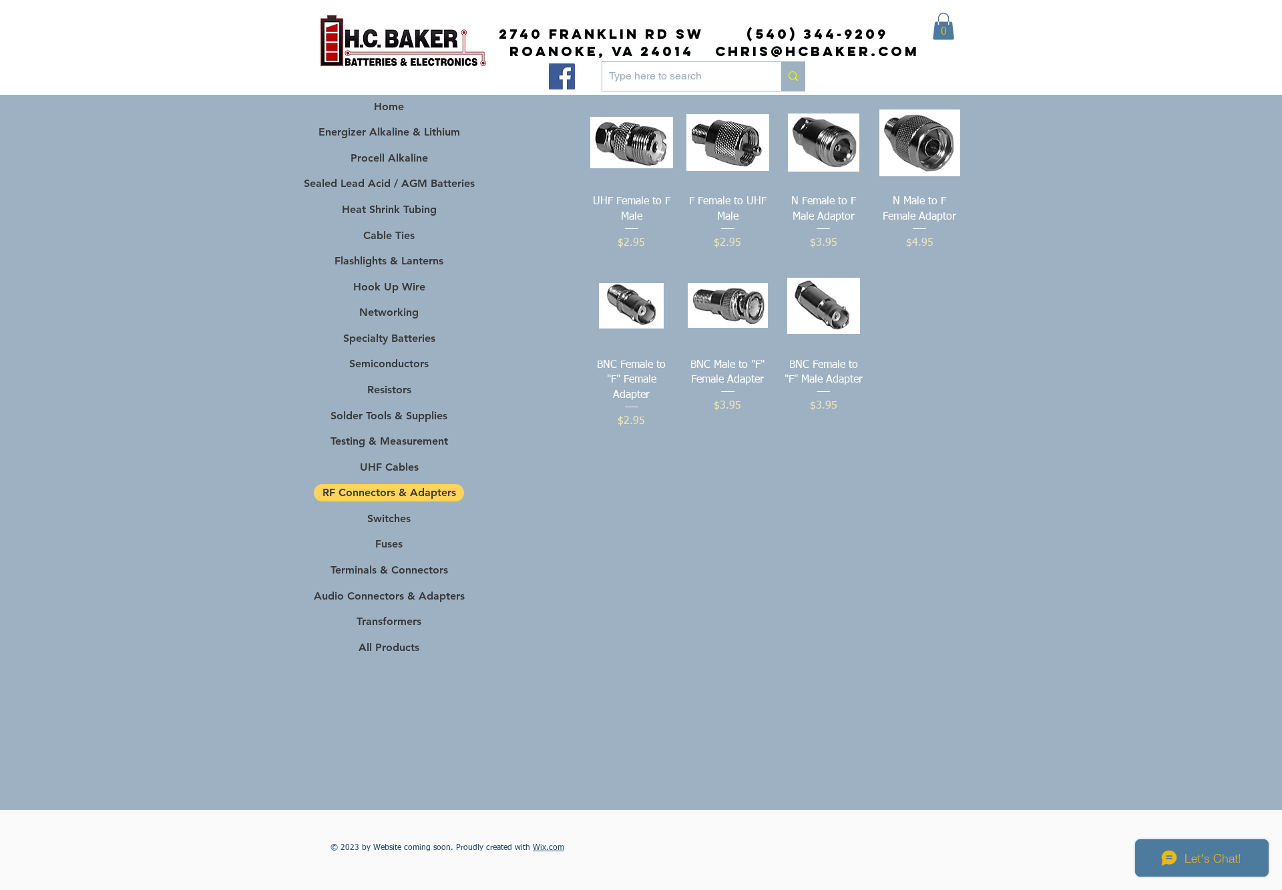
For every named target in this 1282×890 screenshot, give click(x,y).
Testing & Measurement (389, 441)
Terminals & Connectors (389, 570)
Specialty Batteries (389, 338)
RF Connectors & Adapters (389, 492)
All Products (389, 647)
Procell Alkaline (389, 158)
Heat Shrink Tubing (389, 209)
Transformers (389, 621)
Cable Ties (389, 235)
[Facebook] (562, 76)
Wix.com (548, 848)
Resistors (389, 389)
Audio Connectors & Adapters (389, 596)
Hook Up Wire (389, 286)
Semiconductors (389, 363)
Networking (389, 312)
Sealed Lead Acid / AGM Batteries (389, 183)
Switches (389, 518)
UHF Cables (389, 467)
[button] (943, 26)
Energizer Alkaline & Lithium (389, 132)
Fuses (389, 543)
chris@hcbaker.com (817, 51)
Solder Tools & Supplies (389, 415)
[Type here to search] (793, 76)
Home (389, 106)
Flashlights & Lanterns (389, 260)
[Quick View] (631, 142)
